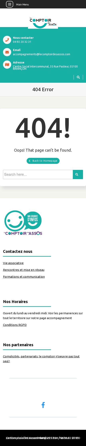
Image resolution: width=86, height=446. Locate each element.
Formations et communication (24, 276)
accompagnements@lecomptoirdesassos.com (41, 54)
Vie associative (13, 263)
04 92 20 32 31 (22, 42)
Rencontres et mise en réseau (23, 269)
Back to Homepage (45, 160)
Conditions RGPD (15, 325)
